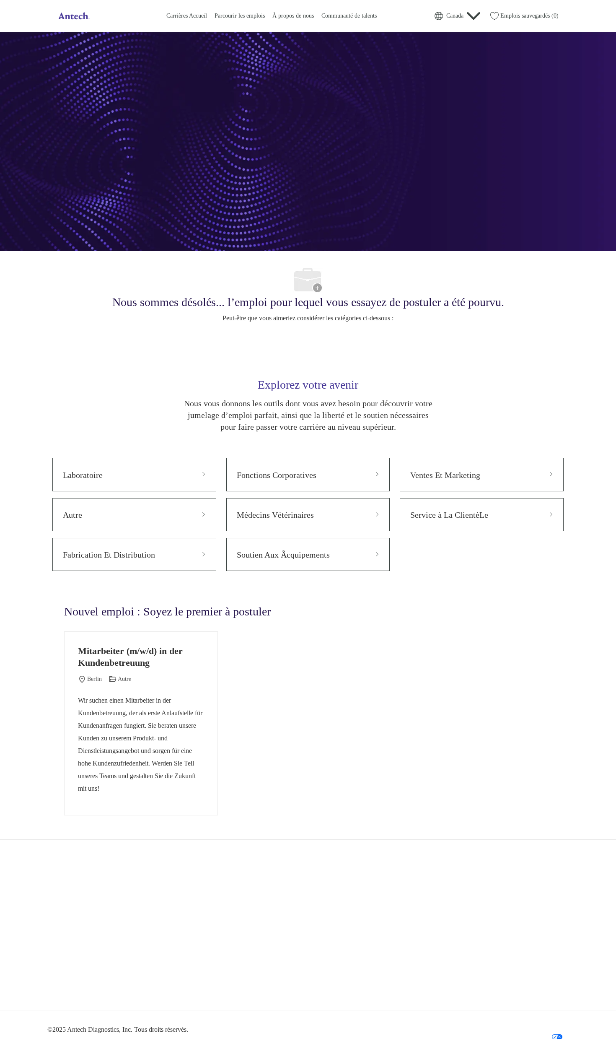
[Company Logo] (73, 16)
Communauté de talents (349, 16)
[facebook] (57, 990)
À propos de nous (293, 16)
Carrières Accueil (186, 16)
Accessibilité (516, 1024)
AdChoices (551, 1024)
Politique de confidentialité (415, 1024)
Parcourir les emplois (240, 16)
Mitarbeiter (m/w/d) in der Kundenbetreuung (130, 657)
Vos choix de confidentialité (524, 1036)
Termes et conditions (473, 1024)
